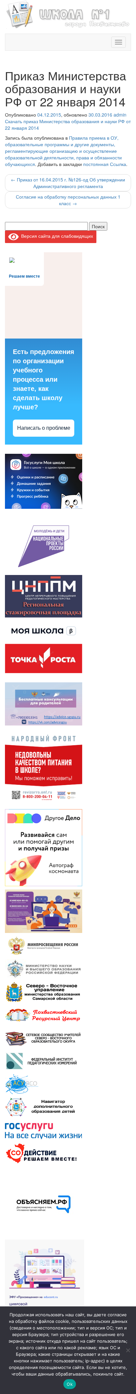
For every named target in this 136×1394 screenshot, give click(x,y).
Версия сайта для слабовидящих (56, 235)
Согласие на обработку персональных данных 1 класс (68, 199)
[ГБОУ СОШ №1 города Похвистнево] (68, 13)
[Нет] (127, 1350)
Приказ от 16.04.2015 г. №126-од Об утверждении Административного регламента (68, 182)
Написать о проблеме (43, 428)
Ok (70, 1384)
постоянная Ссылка (104, 164)
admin (120, 114)
